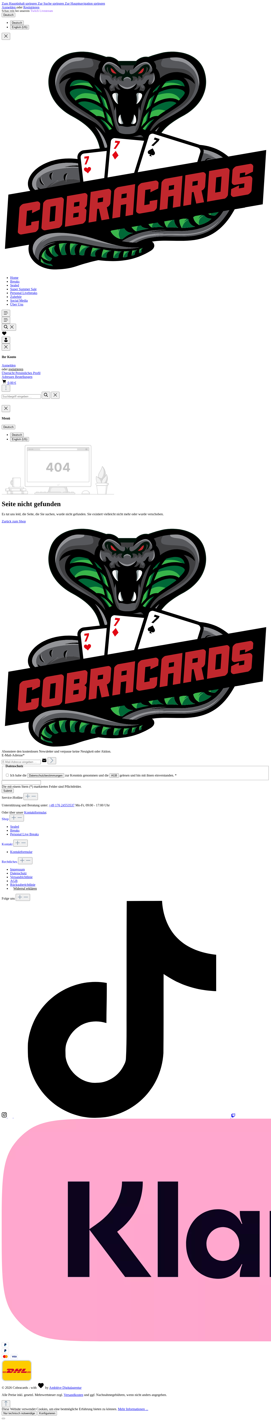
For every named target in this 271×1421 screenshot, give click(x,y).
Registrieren (31, 7)
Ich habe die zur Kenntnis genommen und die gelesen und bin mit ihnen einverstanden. (93, 775)
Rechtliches (10, 862)
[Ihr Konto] (6, 340)
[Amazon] (11, 1116)
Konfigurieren (47, 1413)
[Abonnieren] (52, 760)
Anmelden (9, 7)
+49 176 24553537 (62, 805)
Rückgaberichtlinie (22, 884)
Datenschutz (18, 873)
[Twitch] (233, 1116)
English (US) (19, 27)
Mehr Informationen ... (133, 1409)
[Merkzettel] (4, 334)
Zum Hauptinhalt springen (20, 3)
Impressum (17, 869)
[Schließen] (3, 1418)
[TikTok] (122, 1116)
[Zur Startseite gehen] (135, 270)
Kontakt (7, 844)
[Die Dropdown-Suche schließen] (55, 395)
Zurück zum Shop (14, 521)
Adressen (8, 377)
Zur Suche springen (51, 3)
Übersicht (8, 373)
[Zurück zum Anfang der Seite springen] (6, 1403)
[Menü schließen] (6, 347)
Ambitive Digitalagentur (65, 1387)
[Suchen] (9, 327)
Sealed (14, 826)
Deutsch (17, 22)
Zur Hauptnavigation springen (85, 3)
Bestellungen (23, 377)
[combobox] (21, 396)
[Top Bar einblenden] (6, 388)
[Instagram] (5, 1116)
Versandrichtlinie (21, 877)
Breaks (14, 830)
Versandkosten (73, 1395)
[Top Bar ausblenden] (6, 36)
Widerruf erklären (25, 888)
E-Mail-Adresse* (13, 755)
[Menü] (6, 313)
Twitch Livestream (41, 11)
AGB (114, 775)
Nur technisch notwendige (19, 1413)
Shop (6, 819)
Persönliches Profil (27, 373)
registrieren (15, 369)
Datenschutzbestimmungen (45, 775)
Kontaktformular (35, 812)
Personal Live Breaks (24, 834)
